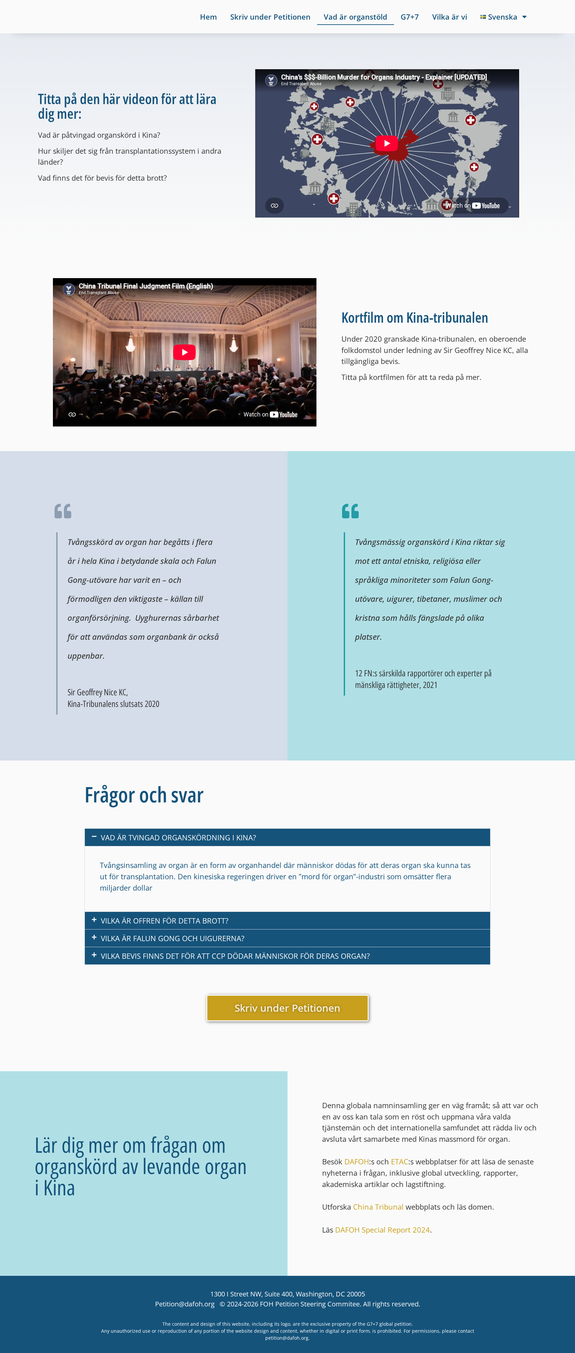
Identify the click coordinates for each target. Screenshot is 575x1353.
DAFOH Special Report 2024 (382, 1230)
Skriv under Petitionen (270, 17)
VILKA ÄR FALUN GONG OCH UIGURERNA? (173, 938)
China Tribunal (378, 1207)
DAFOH (356, 1161)
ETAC (399, 1161)
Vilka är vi (449, 17)
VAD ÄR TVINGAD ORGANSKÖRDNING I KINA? (178, 837)
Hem (208, 17)
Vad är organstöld (355, 17)
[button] (287, 837)
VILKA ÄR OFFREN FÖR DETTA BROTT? (165, 921)
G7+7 (410, 17)
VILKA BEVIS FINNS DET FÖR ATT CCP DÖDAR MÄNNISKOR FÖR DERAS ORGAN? (235, 956)
